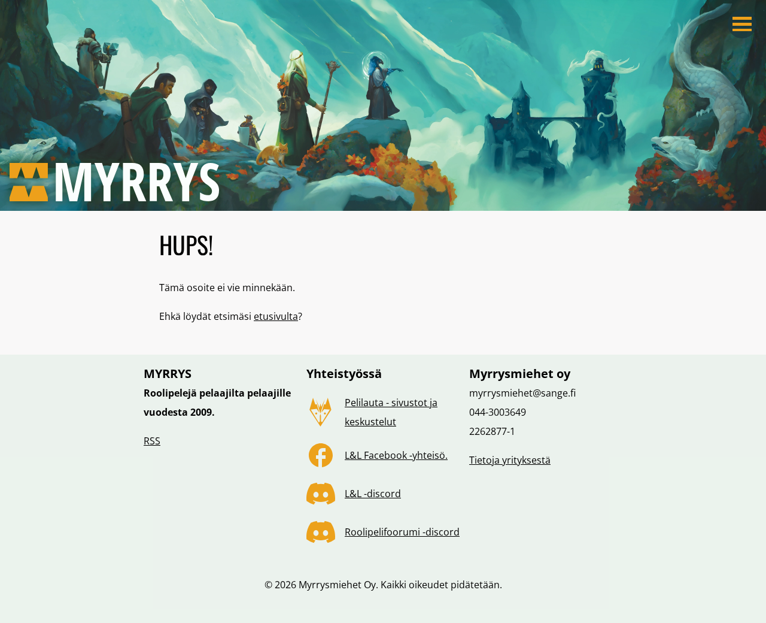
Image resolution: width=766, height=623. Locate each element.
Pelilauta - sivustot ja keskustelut (391, 412)
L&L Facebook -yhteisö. (396, 455)
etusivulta (276, 316)
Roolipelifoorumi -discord (402, 532)
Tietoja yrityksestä (510, 460)
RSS (152, 440)
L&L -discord (373, 493)
